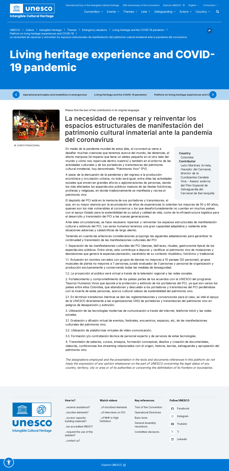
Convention (92, 11)
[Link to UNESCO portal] (34, 8)
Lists (144, 11)
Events (111, 11)
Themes (128, 11)
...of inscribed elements (113, 407)
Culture (30, 29)
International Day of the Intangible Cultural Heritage (92, 5)
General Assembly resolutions (145, 424)
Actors (184, 11)
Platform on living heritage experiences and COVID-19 (42, 33)
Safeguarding (163, 11)
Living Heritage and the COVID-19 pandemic (138, 29)
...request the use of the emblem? (79, 433)
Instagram (182, 416)
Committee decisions (147, 431)
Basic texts (141, 417)
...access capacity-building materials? (76, 419)
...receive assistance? (77, 407)
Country (201, 11)
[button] (209, 32)
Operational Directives (148, 412)
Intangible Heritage (50, 29)
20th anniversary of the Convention (141, 5)
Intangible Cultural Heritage (32, 16)
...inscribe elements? (77, 412)
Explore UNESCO (172, 5)
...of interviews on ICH (112, 412)
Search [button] (216, 12)
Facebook (183, 408)
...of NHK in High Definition (109, 419)
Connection (209, 5)
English (192, 5)
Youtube (182, 423)
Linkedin (182, 439)
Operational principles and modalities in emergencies (55, 94)
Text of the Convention (148, 407)
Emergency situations (94, 29)
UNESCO (15, 29)
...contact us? (72, 440)
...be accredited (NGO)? (79, 426)
